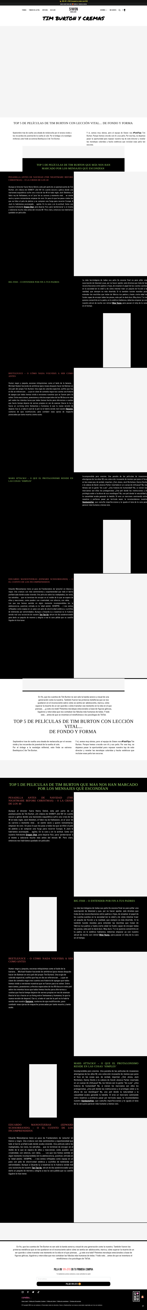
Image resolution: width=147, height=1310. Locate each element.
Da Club (52, 10)
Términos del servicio (75, 1301)
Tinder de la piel (34, 10)
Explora (45, 10)
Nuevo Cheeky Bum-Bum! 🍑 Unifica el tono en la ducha (73, 4)
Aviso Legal (25, 1301)
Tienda (24, 10)
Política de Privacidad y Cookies (37, 1301)
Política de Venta (51, 1301)
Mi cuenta (113, 10)
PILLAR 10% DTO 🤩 (73, 1284)
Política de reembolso (62, 1301)
